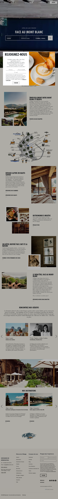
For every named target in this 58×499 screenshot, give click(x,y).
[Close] (52, 54)
